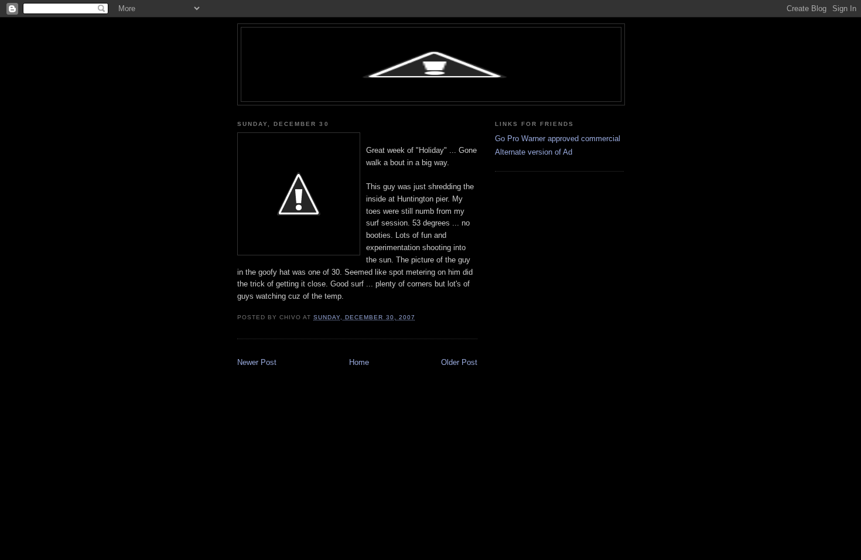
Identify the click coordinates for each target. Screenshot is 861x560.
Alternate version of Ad (533, 152)
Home (359, 362)
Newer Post (256, 362)
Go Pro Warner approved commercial (557, 138)
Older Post (459, 362)
